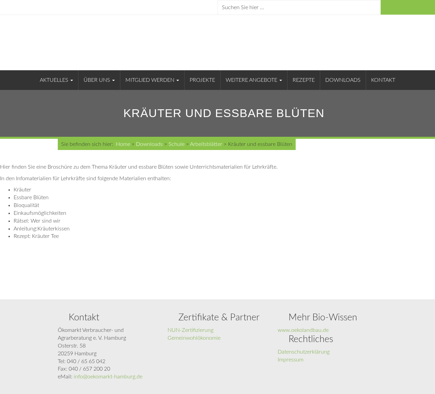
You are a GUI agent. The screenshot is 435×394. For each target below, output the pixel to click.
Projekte (202, 80)
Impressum (290, 359)
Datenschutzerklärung (304, 352)
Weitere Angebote (252, 80)
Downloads (343, 80)
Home (123, 144)
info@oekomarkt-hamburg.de (108, 376)
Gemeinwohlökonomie (194, 338)
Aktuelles (55, 80)
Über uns (97, 80)
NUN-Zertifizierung (190, 330)
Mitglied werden (150, 80)
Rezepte (304, 80)
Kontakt (383, 80)
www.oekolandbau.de (303, 330)
